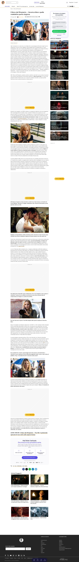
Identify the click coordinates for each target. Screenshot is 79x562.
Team (25, 558)
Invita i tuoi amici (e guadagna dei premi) (65, 548)
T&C (22, 558)
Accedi (76, 2)
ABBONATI (60, 541)
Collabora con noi (30, 558)
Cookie (18, 558)
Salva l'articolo (14, 43)
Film (41, 545)
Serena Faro (21, 16)
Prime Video (43, 548)
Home (12, 8)
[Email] (36, 469)
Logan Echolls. (21, 246)
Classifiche (42, 552)
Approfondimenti (43, 544)
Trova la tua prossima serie (29, 457)
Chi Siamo (7, 558)
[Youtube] (10, 555)
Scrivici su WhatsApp (60, 31)
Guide (42, 551)
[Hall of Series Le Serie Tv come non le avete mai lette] (3, 2)
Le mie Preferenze (40, 6)
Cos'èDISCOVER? (42, 2)
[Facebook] (67, 6)
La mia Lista (31, 6)
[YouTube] (70, 6)
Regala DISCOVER (62, 549)
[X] (26, 469)
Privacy (15, 558)
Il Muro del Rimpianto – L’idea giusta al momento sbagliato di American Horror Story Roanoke (38, 502)
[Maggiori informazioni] (39, 16)
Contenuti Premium (44, 540)
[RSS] (24, 555)
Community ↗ (61, 544)
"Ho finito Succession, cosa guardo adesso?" (59, 23)
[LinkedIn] (33, 469)
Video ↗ (60, 545)
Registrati (71, 2)
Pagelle (42, 549)
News (42, 541)
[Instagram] (69, 6)
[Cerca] (17, 3)
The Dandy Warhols (22, 118)
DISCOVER (36, 2)
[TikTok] (72, 6)
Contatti (11, 558)
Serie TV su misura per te (22, 6)
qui (44, 341)
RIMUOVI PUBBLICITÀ (30, 107)
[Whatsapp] (73, 6)
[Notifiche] (67, 2)
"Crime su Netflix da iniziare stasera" (58, 27)
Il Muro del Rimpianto (17, 8)
